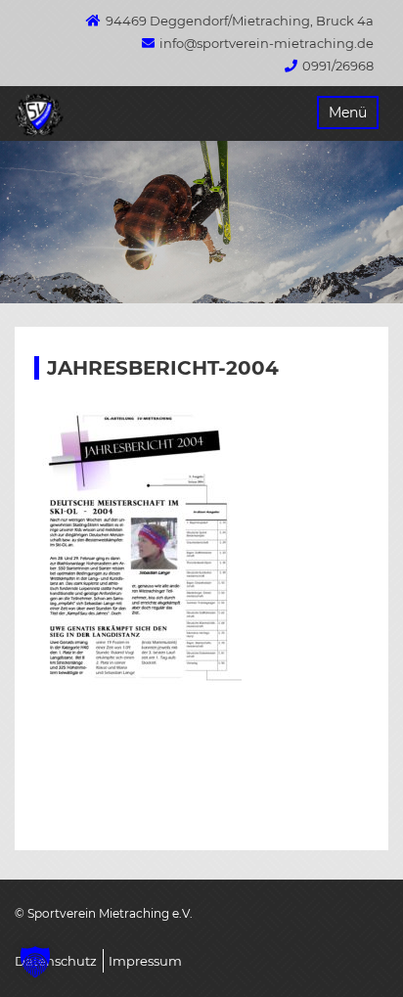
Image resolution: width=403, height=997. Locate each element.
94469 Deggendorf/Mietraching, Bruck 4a (240, 20)
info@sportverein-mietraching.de (266, 43)
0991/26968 (338, 65)
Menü (348, 112)
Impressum (145, 961)
